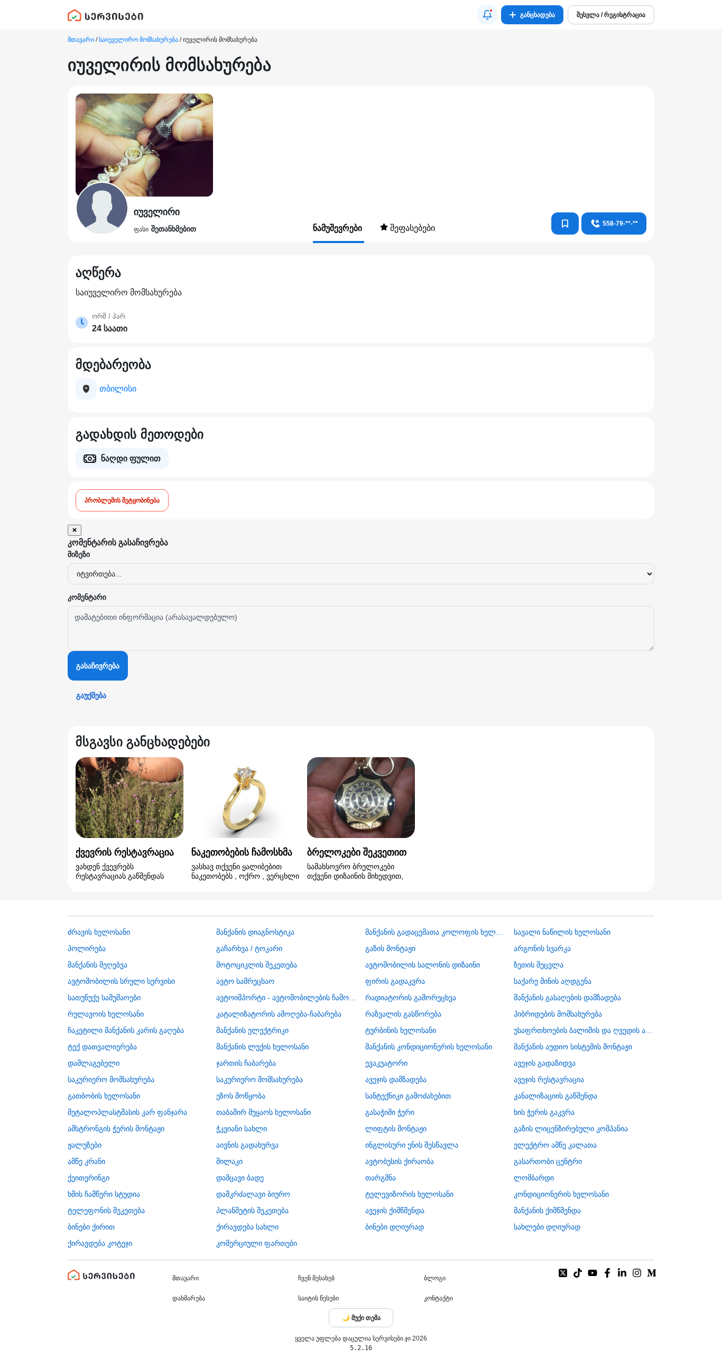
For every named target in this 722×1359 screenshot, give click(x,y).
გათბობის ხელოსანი (104, 1096)
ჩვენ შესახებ (316, 1278)
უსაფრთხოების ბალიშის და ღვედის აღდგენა (584, 1030)
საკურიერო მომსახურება (111, 1079)
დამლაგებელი (93, 1063)
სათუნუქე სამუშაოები (104, 997)
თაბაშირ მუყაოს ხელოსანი (263, 1112)
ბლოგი (435, 1278)
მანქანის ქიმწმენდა (547, 1210)
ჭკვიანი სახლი (241, 1128)
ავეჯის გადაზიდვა (545, 1063)
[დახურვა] (74, 530)
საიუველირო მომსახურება (138, 39)
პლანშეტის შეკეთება (252, 1210)
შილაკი (229, 1161)
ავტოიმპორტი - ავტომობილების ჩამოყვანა (286, 997)
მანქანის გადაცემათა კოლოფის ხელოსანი (435, 932)
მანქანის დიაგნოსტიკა (255, 932)
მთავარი (81, 39)
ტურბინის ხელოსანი (400, 1030)
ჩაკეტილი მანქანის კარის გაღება (126, 1030)
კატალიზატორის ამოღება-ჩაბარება (278, 1014)
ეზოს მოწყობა (240, 1096)
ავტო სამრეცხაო (245, 981)
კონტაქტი (438, 1298)
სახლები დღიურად (547, 1227)
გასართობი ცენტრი (548, 1161)
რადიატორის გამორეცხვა (410, 997)
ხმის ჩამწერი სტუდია (104, 1194)
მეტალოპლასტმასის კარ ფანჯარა (127, 1112)
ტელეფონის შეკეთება (106, 1210)
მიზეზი (79, 554)
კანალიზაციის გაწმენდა (555, 1096)
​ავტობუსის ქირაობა (399, 1161)
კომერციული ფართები (256, 1243)
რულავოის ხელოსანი (106, 1014)
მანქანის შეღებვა (97, 965)
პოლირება (87, 948)
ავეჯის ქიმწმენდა (394, 1210)
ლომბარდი (534, 1178)
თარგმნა (380, 1178)
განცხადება (537, 14)
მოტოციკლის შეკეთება (256, 965)
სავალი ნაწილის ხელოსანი (562, 932)
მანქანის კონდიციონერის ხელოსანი (428, 1046)
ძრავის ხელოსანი (99, 932)
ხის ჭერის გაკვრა (544, 1112)
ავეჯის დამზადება (396, 1079)
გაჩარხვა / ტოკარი (249, 948)
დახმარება (188, 1298)
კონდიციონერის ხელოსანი (561, 1194)
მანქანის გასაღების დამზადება (567, 997)
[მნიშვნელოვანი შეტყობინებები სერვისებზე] (487, 14)
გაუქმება (91, 695)
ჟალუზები (84, 1145)
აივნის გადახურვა (247, 1145)
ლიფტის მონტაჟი (396, 1128)
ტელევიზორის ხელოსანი (409, 1194)
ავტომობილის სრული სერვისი (121, 981)
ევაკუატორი (386, 1063)
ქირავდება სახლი (247, 1227)
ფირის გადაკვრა (395, 981)
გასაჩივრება (97, 666)
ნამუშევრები (338, 228)
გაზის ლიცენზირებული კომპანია (571, 1128)
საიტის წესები (318, 1298)
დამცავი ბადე (240, 1178)
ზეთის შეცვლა (538, 965)
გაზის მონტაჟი (390, 948)
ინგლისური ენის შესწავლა (411, 1145)
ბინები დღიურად (394, 1227)
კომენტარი (87, 597)
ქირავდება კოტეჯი (100, 1243)
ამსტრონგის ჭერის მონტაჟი (116, 1128)
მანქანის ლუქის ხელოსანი (262, 1046)
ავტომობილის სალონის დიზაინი (422, 965)
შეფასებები (411, 228)
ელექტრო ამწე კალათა (555, 1145)
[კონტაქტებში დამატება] (565, 223)
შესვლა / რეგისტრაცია (611, 14)
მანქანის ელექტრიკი (252, 1030)
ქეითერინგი (88, 1178)
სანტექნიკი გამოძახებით (408, 1096)
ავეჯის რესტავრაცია (549, 1079)
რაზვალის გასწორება (403, 1014)
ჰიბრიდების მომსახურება (558, 1014)
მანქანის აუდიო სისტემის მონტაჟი (573, 1046)
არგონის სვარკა (542, 948)
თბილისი (117, 388)
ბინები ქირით (91, 1227)
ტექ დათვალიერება (102, 1046)
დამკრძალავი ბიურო (253, 1194)
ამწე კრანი (86, 1161)
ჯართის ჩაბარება (246, 1063)
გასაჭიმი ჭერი (389, 1112)
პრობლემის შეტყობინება (122, 500)
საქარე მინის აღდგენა (552, 981)
